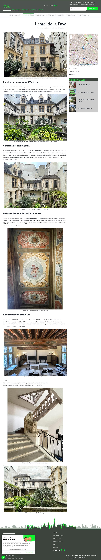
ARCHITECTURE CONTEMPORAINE (13, 558)
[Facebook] (61, 550)
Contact (55, 532)
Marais (17, 383)
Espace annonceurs (58, 541)
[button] (88, 15)
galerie (25, 222)
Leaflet (82, 64)
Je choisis (18, 552)
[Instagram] (64, 550)
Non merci (7, 552)
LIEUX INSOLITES (9, 555)
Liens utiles (56, 547)
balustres (36, 220)
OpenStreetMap (88, 64)
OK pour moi (29, 552)
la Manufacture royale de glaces (23, 91)
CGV (54, 544)
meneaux (55, 153)
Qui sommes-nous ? (58, 535)
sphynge (5, 222)
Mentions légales (57, 538)
